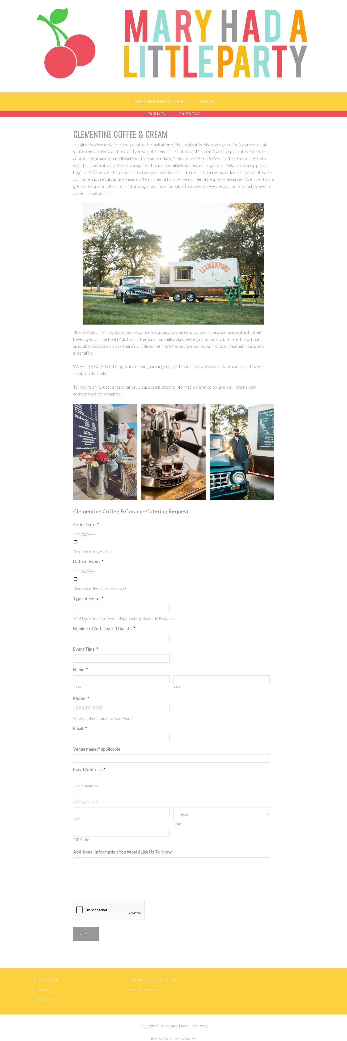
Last (177, 686)
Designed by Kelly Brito (173, 1039)
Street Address (85, 786)
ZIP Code (81, 840)
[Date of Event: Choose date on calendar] (75, 578)
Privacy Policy (43, 1000)
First (77, 686)
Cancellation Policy (143, 990)
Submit (86, 934)
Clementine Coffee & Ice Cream (152, 980)
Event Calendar (45, 980)
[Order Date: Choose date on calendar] (75, 541)
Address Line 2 (85, 802)
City (76, 818)
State (178, 824)
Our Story (40, 990)
